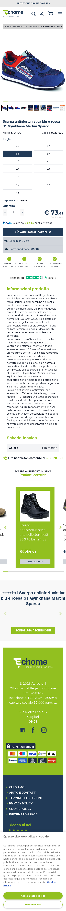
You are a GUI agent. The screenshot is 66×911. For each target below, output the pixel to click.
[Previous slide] (5, 613)
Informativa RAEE (21, 814)
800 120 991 (54, 458)
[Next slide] (60, 70)
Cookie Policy (18, 809)
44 (17, 177)
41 (48, 161)
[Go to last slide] (5, 70)
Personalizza (33, 904)
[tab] (5, 571)
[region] (33, 871)
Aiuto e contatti (21, 792)
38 (17, 153)
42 (17, 169)
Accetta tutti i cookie (33, 895)
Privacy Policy (19, 803)
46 (17, 184)
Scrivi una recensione (33, 630)
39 (48, 153)
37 (48, 145)
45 (48, 177)
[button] (4, 108)
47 (48, 184)
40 (17, 161)
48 (17, 192)
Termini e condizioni (24, 798)
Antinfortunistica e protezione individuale (19, 26)
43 (48, 169)
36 (17, 145)
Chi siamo (15, 787)
